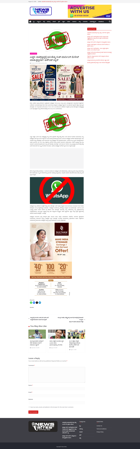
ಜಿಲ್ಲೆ (44, 21)
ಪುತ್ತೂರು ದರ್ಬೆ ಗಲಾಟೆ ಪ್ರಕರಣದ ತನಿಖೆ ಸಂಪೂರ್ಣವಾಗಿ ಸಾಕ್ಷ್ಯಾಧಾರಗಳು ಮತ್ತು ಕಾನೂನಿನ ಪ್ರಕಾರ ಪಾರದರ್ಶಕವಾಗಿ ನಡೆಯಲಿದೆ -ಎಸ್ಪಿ (97, 38)
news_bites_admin (43, 63)
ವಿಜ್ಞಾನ (63, 21)
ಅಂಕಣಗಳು (85, 21)
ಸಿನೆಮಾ (68, 21)
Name (30, 385)
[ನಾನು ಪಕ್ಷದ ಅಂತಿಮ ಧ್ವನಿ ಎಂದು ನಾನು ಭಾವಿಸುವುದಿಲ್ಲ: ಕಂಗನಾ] (56, 330)
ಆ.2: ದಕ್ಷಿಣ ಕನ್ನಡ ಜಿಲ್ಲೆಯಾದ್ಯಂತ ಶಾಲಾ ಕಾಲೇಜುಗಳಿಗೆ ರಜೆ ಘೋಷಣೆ (74, 344)
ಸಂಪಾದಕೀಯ (101, 21)
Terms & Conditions (101, 429)
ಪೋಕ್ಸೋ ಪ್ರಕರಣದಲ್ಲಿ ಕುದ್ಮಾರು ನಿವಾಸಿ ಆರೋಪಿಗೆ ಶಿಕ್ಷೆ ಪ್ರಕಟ (98, 62)
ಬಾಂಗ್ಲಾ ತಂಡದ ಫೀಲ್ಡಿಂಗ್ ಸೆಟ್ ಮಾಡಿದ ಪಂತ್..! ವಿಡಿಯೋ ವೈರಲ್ (36, 343)
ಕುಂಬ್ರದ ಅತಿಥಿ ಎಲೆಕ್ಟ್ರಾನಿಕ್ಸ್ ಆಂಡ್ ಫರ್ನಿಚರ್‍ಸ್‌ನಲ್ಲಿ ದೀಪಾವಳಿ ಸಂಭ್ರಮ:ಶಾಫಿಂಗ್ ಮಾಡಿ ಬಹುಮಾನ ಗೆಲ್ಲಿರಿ (70, 320)
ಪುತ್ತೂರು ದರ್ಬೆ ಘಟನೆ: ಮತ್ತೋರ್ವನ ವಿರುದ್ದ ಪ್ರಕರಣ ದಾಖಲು (98, 42)
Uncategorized (33, 53)
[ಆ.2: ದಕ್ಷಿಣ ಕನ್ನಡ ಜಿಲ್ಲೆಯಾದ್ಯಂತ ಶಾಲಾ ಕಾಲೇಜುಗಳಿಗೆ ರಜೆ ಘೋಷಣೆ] (76, 330)
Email (30, 392)
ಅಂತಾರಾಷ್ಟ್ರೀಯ (93, 21)
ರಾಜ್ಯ (80, 21)
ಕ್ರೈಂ (34, 21)
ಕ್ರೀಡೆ (59, 21)
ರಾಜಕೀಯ (74, 21)
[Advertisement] (57, 158)
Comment (31, 365)
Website (30, 399)
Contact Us (99, 425)
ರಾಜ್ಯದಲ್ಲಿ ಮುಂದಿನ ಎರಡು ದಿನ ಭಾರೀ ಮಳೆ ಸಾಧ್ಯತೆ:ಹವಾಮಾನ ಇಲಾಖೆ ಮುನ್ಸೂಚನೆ (39, 318)
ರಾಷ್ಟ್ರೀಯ (39, 21)
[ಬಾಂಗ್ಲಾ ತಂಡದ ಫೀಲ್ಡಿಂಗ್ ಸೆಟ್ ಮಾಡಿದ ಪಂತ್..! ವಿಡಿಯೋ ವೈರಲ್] (37, 330)
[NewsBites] (30, 21)
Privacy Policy (100, 432)
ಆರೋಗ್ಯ (48, 21)
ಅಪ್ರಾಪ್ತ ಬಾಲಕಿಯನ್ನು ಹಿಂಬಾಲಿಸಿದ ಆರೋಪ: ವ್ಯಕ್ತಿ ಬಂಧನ (98, 60)
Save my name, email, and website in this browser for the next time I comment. (52, 407)
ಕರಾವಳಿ (54, 21)
